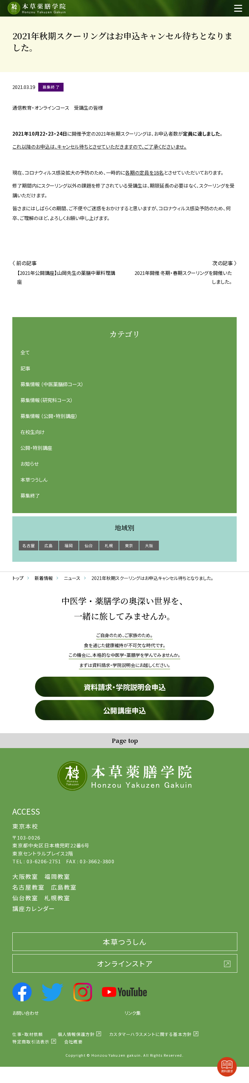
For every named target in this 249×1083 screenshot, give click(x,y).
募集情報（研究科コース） (46, 400)
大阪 (149, 545)
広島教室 (64, 887)
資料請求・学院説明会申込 (125, 687)
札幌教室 (57, 897)
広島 (48, 545)
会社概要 (73, 1042)
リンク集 (132, 1013)
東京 (129, 545)
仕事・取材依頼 (27, 1034)
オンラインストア (125, 963)
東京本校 (25, 826)
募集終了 (30, 495)
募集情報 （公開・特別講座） (49, 415)
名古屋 (28, 545)
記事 (25, 368)
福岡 (69, 545)
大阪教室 (25, 876)
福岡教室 (57, 876)
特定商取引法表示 (30, 1042)
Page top (125, 740)
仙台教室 (25, 897)
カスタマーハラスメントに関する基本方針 (150, 1034)
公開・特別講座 (36, 447)
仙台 (89, 545)
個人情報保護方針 (76, 1034)
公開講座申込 (124, 710)
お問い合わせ (25, 1013)
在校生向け (32, 431)
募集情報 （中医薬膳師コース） (52, 384)
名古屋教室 (28, 887)
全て (25, 352)
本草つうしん (33, 479)
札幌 (109, 545)
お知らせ (29, 463)
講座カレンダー (33, 908)
